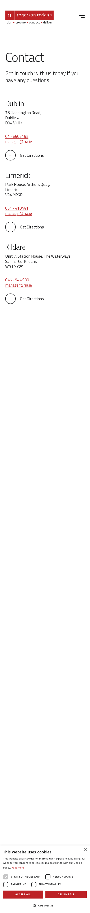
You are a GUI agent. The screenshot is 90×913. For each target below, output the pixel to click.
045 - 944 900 (17, 279)
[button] (45, 905)
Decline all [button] (66, 894)
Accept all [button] (23, 894)
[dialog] (45, 879)
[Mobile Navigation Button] (82, 17)
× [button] (85, 850)
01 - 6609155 (16, 136)
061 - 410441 (16, 208)
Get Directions (32, 155)
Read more (18, 867)
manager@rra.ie (18, 141)
